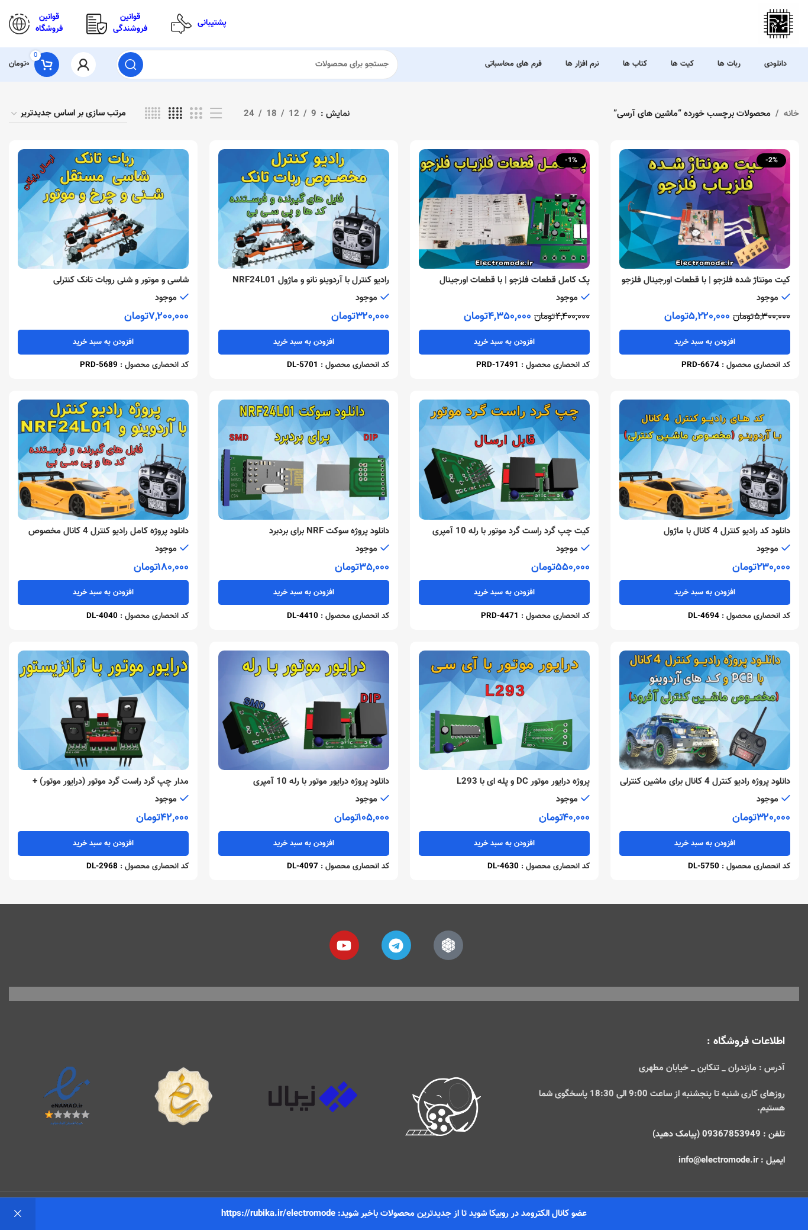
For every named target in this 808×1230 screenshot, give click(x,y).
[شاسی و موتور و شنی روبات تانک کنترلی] (103, 209)
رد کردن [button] (17, 1214)
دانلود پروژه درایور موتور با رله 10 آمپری (321, 781)
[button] (704, 342)
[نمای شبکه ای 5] (152, 114)
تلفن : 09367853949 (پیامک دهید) (718, 1134)
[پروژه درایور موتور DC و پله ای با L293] (504, 710)
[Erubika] (448, 945)
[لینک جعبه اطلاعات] (199, 24)
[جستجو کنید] (130, 64)
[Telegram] (396, 945)
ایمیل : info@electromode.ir (731, 1160)
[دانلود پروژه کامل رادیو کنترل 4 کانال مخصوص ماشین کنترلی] (103, 459)
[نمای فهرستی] (216, 114)
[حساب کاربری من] (83, 64)
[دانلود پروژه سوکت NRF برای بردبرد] (303, 459)
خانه (791, 114)
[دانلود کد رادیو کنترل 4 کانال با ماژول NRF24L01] (704, 459)
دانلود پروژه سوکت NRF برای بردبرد (329, 531)
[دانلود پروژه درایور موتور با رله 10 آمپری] (303, 710)
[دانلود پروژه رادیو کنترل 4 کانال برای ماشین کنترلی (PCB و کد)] (704, 710)
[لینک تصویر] (443, 1108)
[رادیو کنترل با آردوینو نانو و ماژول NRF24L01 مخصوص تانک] (303, 209)
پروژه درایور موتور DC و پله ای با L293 (523, 781)
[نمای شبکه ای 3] (196, 114)
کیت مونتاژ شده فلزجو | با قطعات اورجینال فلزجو (706, 280)
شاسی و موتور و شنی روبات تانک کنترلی (121, 280)
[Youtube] (344, 945)
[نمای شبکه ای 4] (175, 114)
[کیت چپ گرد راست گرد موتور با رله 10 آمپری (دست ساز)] (504, 459)
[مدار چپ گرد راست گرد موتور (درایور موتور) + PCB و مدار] (103, 710)
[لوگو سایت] (778, 24)
